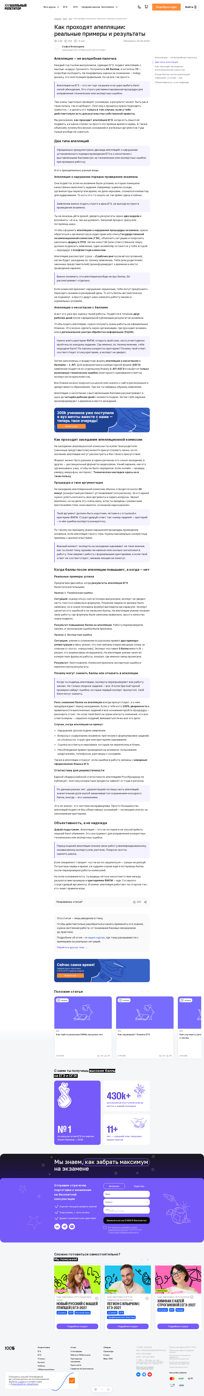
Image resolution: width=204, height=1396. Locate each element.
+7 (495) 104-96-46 (144, 1347)
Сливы (106, 1355)
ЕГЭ (65, 7)
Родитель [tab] (139, 1186)
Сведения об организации (82, 1369)
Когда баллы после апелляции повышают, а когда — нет (172, 76)
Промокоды (108, 1351)
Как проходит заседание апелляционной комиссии (170, 68)
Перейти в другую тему (70, 947)
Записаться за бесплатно (127, 1220)
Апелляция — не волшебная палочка (176, 57)
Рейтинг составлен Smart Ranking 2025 (145, 1368)
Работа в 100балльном (80, 1355)
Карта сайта (76, 1365)
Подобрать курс (166, 7)
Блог (65, 19)
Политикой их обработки (24, 1384)
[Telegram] (65, 1227)
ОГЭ (75, 7)
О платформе (76, 1351)
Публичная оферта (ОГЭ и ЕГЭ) (182, 1347)
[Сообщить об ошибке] (108, 1389)
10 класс (41, 1359)
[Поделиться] (145, 902)
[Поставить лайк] (96, 1389)
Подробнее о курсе (77, 1326)
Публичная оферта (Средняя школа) (181, 1351)
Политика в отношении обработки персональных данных (180, 1357)
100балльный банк (46, 1370)
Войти (189, 7)
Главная (57, 19)
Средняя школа (90, 7)
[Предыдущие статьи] (142, 991)
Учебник (41, 1366)
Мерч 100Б (108, 1359)
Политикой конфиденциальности (124, 1232)
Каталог (41, 1362)
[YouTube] (72, 1227)
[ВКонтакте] (57, 1227)
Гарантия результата (178, 1367)
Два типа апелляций (166, 62)
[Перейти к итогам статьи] (102, 1389)
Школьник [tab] (114, 1186)
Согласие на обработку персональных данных (179, 1363)
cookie (21, 1381)
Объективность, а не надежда (172, 82)
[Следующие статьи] (147, 991)
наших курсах (96, 937)
